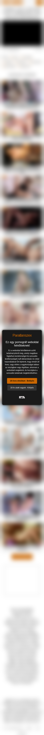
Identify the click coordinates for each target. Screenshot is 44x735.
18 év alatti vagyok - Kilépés (22, 388)
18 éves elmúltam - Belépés (22, 381)
